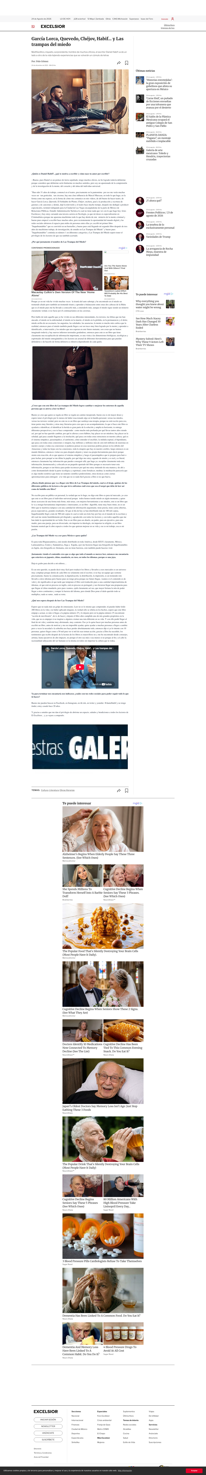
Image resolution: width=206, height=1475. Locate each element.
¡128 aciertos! (79, 19)
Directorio (37, 1449)
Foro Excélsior (103, 1416)
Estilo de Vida (129, 1442)
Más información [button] (125, 1471)
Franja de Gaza (103, 1425)
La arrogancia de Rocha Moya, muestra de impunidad (159, 251)
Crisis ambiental (104, 1420)
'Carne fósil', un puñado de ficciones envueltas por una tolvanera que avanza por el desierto (159, 103)
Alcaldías (127, 1429)
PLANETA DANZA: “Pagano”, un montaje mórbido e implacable (158, 138)
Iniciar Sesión (48, 1420)
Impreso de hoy (168, 28)
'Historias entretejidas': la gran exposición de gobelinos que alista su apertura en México (159, 85)
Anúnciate (164, 19)
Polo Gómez (42, 61)
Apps (151, 1420)
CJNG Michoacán (120, 19)
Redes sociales (129, 1425)
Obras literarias (67, 790)
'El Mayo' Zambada (95, 19)
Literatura (54, 790)
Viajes (151, 1411)
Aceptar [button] (194, 1471)
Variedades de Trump (158, 236)
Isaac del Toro (147, 19)
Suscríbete (48, 1440)
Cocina (126, 1433)
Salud (125, 1438)
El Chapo (101, 1433)
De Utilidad (153, 1416)
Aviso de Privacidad (41, 1457)
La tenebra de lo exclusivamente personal (160, 226)
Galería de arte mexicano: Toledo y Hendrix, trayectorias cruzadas (158, 155)
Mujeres (100, 1442)
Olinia (108, 19)
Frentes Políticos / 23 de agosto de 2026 (159, 214)
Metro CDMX (103, 1429)
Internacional (77, 1420)
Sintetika (75, 1442)
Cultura (44, 790)
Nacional (75, 1416)
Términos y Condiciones (43, 1453)
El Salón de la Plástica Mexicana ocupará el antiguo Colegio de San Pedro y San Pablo (159, 121)
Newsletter (48, 1426)
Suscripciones (155, 1442)
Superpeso (134, 19)
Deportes (76, 1433)
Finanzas (75, 1425)
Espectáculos (77, 1438)
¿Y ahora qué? (154, 200)
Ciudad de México (79, 1429)
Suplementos (129, 1411)
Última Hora (169, 25)
